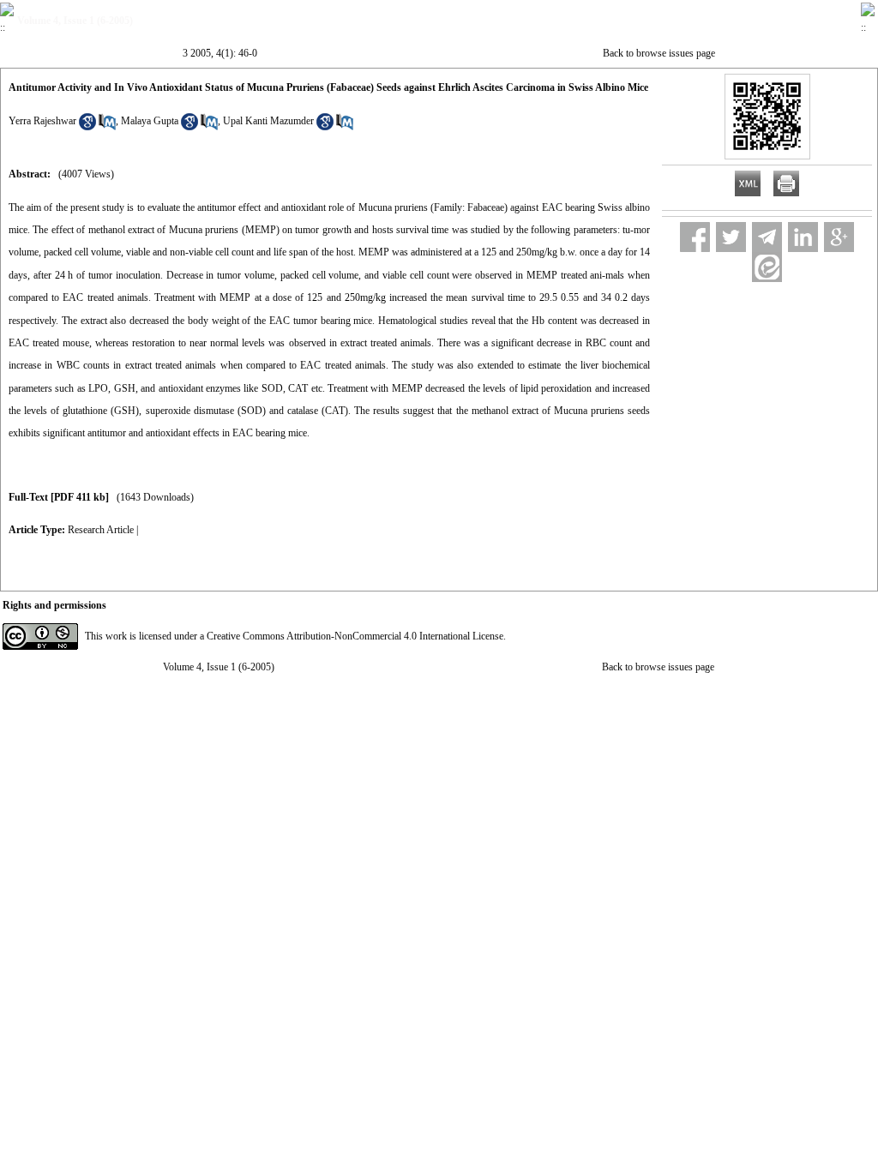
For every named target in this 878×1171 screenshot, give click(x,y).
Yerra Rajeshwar (42, 121)
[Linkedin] (803, 237)
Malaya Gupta (149, 121)
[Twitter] (731, 237)
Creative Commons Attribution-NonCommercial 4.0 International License (355, 636)
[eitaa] (767, 267)
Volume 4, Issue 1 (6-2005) (218, 667)
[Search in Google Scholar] (87, 127)
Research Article (101, 530)
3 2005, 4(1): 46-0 (220, 53)
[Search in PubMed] (107, 127)
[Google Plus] (839, 237)
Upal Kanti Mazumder (268, 121)
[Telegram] (767, 237)
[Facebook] (695, 237)
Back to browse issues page (659, 53)
